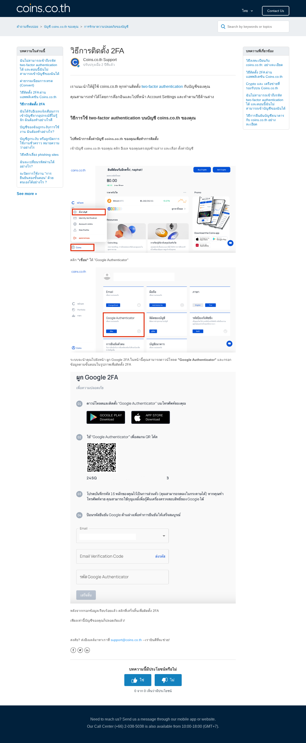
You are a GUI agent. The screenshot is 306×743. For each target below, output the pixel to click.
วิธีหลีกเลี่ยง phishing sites (39, 154)
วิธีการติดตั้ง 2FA (32, 104)
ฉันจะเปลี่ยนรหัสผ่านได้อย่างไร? (37, 164)
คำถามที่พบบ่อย (27, 26)
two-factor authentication (162, 86)
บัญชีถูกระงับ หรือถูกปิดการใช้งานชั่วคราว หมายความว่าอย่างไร (40, 143)
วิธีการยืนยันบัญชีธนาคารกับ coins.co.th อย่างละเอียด (265, 120)
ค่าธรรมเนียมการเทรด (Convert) (36, 83)
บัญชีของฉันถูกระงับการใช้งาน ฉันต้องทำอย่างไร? (39, 129)
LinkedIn (87, 650)
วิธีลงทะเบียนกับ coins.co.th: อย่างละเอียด (264, 63)
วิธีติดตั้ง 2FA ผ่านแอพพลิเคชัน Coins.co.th (38, 94)
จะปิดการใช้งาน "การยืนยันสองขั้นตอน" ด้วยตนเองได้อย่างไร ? (37, 178)
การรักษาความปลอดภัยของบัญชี (106, 26)
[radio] (137, 680)
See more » (27, 194)
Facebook (73, 650)
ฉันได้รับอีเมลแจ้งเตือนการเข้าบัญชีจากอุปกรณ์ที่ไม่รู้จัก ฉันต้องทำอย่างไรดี (39, 115)
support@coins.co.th (126, 640)
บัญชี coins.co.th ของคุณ (61, 26)
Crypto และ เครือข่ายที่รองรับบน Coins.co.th (263, 86)
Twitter (80, 650)
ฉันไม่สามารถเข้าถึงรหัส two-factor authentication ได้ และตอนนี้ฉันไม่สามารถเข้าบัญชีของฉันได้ (39, 67)
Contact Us (275, 11)
